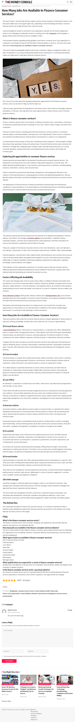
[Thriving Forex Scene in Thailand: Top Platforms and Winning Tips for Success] (28, 680)
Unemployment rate (53, 296)
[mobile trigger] (3, 2)
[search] (67, 2)
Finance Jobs (54, 591)
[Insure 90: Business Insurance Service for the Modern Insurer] (10, 680)
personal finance (10, 330)
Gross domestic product (11, 296)
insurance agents (34, 238)
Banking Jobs (13, 591)
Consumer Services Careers (26, 591)
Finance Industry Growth (42, 591)
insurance (53, 33)
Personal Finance (16, 6)
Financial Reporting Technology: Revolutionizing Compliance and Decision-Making (65, 691)
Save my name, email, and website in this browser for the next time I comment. (25, 656)
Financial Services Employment (46, 593)
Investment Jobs (7, 596)
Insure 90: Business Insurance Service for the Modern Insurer (10, 689)
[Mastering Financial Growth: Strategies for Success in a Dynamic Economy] (46, 680)
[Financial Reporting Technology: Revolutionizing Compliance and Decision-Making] (65, 680)
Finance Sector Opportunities (11, 593)
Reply (70, 610)
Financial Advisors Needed (29, 593)
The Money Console (18, 2)
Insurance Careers (61, 593)
